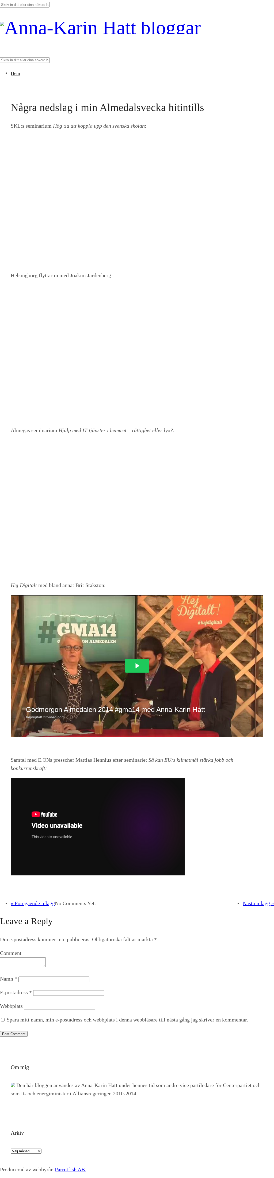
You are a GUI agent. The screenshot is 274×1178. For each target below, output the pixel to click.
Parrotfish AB (70, 1169)
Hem (15, 73)
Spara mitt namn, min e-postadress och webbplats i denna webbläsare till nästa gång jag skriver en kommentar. (127, 1020)
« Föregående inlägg (33, 903)
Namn (8, 979)
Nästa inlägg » (258, 903)
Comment (10, 953)
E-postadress (16, 992)
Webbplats (11, 1006)
